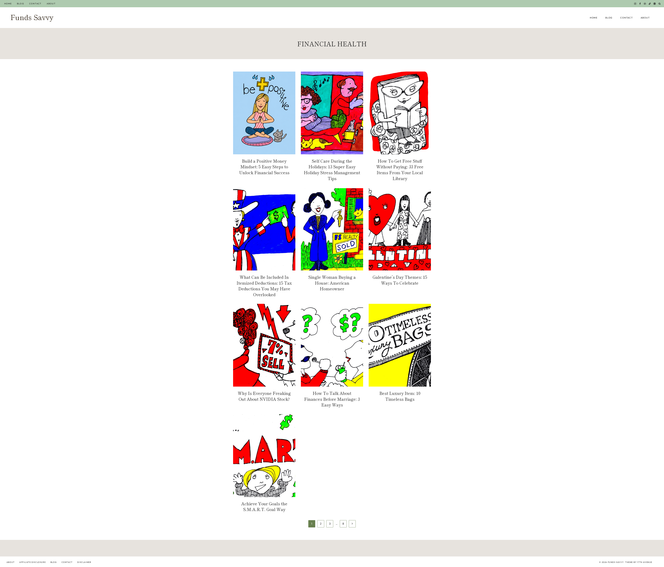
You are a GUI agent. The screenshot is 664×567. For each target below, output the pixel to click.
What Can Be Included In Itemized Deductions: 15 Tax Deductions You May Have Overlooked (264, 285)
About (51, 3)
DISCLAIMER (84, 562)
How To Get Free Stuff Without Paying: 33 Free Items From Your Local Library (399, 169)
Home (8, 3)
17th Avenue (644, 562)
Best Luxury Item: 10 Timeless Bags (399, 396)
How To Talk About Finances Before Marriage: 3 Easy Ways (332, 399)
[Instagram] (635, 3)
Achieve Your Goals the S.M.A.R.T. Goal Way (264, 506)
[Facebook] (640, 3)
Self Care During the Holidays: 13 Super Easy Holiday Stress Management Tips (332, 169)
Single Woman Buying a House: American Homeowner (332, 283)
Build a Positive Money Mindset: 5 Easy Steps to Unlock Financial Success (264, 166)
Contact (35, 3)
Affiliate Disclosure (32, 562)
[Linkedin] (654, 3)
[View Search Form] (659, 3)
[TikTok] (650, 3)
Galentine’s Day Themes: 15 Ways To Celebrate (400, 280)
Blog (20, 3)
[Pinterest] (645, 3)
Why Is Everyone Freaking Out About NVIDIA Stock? (264, 396)
